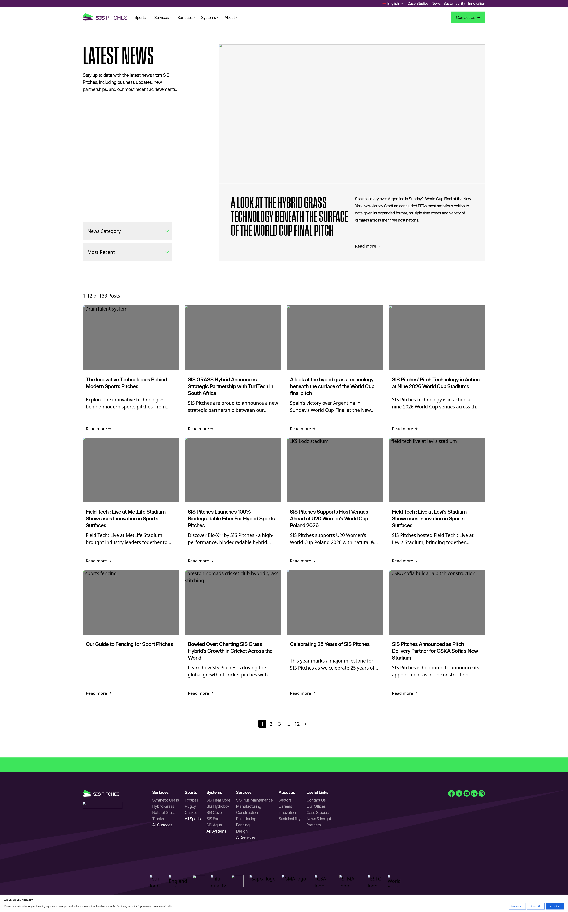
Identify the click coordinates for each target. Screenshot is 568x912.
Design (242, 831)
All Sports (193, 818)
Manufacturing (248, 806)
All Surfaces (162, 824)
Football (191, 800)
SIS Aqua (214, 824)
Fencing (243, 824)
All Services (245, 837)
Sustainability (454, 3)
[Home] (105, 17)
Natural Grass (163, 812)
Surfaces (184, 17)
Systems (208, 17)
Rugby (190, 806)
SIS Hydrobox (217, 806)
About (230, 17)
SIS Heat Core (218, 800)
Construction (247, 812)
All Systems (216, 831)
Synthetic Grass (165, 800)
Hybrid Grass (163, 806)
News (436, 3)
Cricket (191, 812)
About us (287, 792)
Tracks (158, 818)
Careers (285, 806)
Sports (140, 17)
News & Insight (318, 818)
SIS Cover (214, 812)
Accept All (555, 906)
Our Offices (316, 806)
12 (297, 724)
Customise (516, 906)
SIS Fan (212, 818)
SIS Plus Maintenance (254, 800)
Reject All (535, 906)
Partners (313, 824)
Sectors (285, 800)
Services (161, 17)
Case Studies (418, 3)
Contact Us (316, 800)
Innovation (476, 3)
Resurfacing (246, 818)
